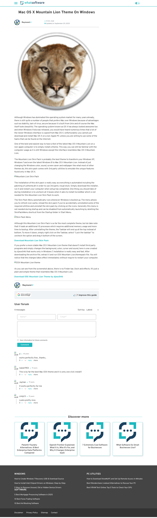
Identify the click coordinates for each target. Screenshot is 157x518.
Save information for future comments (33, 340)
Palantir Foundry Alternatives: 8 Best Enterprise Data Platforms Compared (29, 449)
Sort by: (81, 310)
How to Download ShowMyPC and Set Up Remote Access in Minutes (115, 479)
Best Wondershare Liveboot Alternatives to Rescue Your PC (111, 483)
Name (23, 317)
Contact (54, 513)
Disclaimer (18, 513)
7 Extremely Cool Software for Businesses (94, 446)
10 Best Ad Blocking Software (26, 503)
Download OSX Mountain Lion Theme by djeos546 (38, 276)
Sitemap (44, 513)
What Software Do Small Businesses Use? (127, 446)
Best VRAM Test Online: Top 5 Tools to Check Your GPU (109, 487)
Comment (25, 345)
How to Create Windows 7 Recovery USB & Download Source (39, 479)
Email (63, 317)
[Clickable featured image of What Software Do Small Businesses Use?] (128, 432)
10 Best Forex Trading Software (27, 499)
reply (30, 360)
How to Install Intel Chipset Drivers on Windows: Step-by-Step (39, 483)
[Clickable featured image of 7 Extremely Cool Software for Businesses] (95, 432)
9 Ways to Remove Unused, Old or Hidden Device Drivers (37, 487)
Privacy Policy (32, 513)
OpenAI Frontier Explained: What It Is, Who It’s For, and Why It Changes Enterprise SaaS (62, 449)
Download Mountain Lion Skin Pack (31, 240)
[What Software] (32, 3)
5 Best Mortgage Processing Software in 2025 (33, 495)
